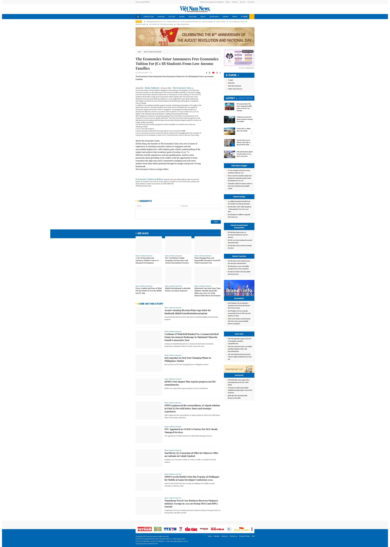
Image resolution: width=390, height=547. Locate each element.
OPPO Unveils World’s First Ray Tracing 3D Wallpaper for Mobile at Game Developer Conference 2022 (192, 478)
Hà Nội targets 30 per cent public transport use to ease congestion (238, 267)
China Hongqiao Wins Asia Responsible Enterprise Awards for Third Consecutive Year (207, 260)
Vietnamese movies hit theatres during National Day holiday (245, 119)
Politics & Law (149, 17)
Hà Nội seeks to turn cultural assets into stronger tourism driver (239, 262)
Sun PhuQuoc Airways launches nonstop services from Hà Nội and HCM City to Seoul (239, 305)
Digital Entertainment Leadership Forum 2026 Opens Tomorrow (177, 289)
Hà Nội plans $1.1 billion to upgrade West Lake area (239, 216)
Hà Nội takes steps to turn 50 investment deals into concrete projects (238, 234)
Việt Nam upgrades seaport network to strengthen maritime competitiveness (239, 341)
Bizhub (228, 2)
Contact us (233, 536)
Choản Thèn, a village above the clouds (244, 130)
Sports (203, 17)
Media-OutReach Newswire (152, 52)
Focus (139, 21)
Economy (161, 17)
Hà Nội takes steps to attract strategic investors (240, 247)
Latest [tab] (230, 98)
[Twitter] (210, 73)
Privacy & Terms (244, 536)
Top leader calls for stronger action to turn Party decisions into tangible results (240, 186)
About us (225, 536)
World (234, 17)
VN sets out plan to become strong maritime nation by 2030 (239, 171)
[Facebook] (206, 73)
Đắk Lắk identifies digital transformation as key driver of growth (245, 154)
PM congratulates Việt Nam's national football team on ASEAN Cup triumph (244, 107)
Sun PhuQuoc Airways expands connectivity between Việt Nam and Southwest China (239, 313)
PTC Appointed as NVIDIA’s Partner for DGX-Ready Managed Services (191, 431)
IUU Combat (153, 24)
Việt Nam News (195, 9)
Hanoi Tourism (221, 21)
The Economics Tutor (182, 88)
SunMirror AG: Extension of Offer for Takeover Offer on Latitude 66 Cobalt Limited (191, 454)
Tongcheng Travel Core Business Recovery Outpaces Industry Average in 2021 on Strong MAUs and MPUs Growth (191, 503)
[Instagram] (217, 73)
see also (142, 233)
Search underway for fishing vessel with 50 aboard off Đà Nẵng (243, 142)
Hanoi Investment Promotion (189, 21)
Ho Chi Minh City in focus (237, 21)
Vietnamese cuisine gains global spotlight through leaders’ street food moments (240, 390)
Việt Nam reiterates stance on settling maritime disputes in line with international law (240, 348)
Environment (214, 17)
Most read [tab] (246, 98)
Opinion (225, 17)
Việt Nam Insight (141, 24)
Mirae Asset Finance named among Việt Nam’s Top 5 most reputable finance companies (239, 321)
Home (139, 52)
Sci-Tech (172, 17)
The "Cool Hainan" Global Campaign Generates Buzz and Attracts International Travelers (177, 260)
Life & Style (193, 17)
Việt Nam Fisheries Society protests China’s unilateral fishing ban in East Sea (240, 356)
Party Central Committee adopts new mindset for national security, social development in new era (240, 178)
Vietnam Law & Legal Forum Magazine (212, 2)
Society (182, 17)
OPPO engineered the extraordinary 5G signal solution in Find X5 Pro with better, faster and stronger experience (192, 408)
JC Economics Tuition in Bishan (149, 179)
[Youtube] (213, 73)
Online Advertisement (235, 89)
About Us (242, 2)
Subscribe (231, 83)
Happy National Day (183, 24)
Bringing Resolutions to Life (155, 21)
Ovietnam (235, 2)
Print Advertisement (234, 86)
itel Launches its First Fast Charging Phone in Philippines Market (188, 359)
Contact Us (250, 2)
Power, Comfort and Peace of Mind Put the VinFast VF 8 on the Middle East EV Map (149, 290)
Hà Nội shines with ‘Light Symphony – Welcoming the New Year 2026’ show (239, 209)
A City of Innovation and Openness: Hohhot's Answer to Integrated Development (147, 260)
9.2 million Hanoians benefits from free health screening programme (239, 202)
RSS (253, 536)
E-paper (231, 75)
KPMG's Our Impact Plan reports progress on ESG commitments (190, 383)
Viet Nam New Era (172, 21)
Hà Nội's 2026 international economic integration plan (240, 241)
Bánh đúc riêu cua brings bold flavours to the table (237, 397)
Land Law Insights (207, 21)
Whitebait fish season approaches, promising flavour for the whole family (239, 382)
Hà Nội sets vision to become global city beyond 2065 (239, 273)
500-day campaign (166, 24)
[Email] (220, 72)
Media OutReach (152, 88)
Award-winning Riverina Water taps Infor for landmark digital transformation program (188, 312)
